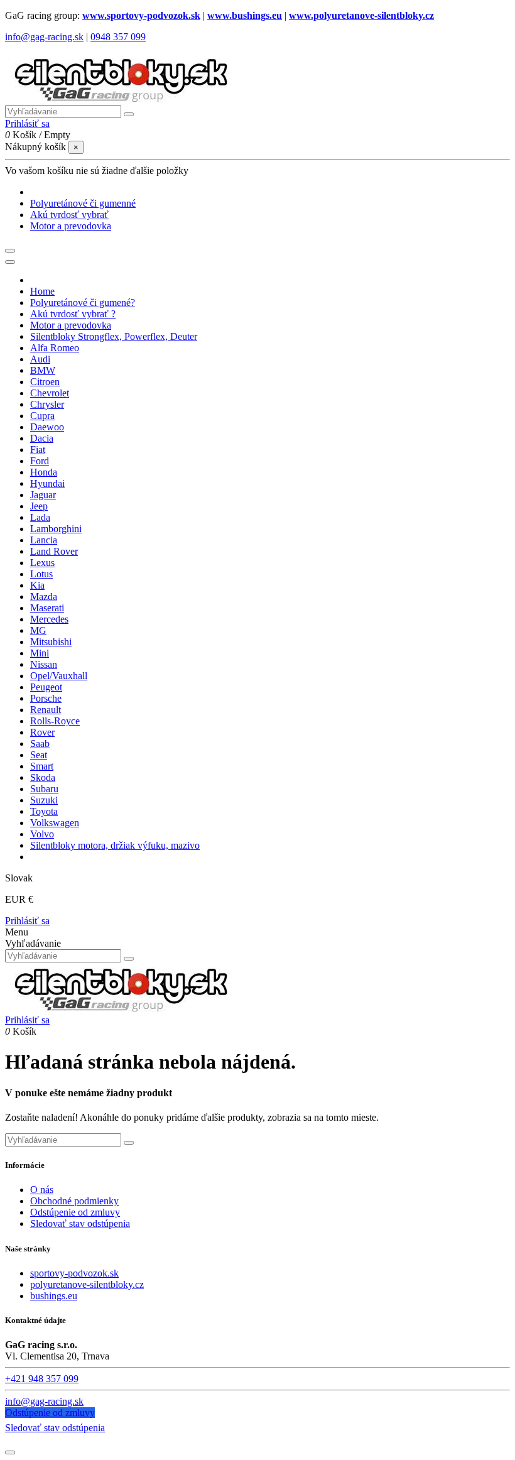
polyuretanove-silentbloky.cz (87, 1284)
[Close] (10, 262)
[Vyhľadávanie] (129, 114)
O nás (41, 1189)
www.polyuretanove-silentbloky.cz (361, 15)
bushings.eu (53, 1295)
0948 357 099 (118, 36)
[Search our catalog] (129, 959)
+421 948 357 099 (42, 1378)
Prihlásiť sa (27, 920)
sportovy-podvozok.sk (74, 1273)
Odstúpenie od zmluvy (75, 1212)
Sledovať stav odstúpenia (80, 1223)
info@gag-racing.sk (44, 36)
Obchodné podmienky (74, 1201)
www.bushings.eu (244, 15)
